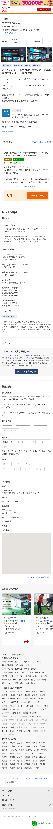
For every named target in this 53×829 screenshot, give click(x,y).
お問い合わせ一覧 (17, 816)
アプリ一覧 (6, 816)
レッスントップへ (44, 9)
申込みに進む (38, 195)
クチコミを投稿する (26, 371)
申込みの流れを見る (40, 142)
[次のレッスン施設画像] (50, 619)
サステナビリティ (30, 816)
